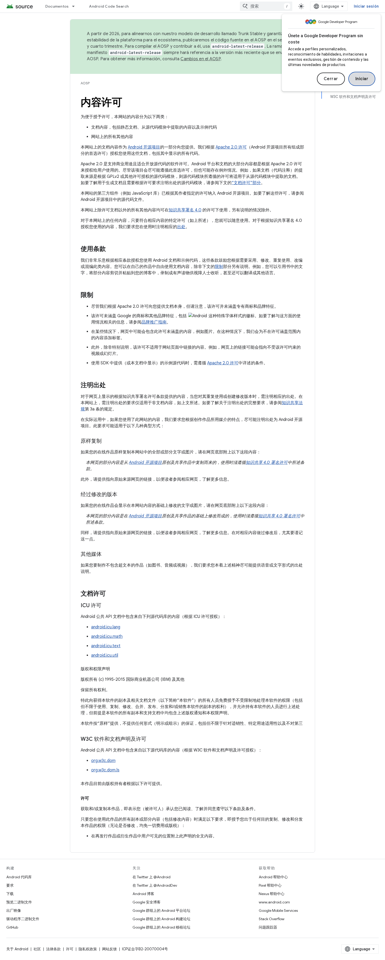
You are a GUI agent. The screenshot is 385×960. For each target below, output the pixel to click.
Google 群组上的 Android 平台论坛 (161, 910)
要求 (10, 885)
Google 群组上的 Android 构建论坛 (161, 919)
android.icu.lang (105, 627)
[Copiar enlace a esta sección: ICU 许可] (106, 606)
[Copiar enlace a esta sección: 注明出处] (111, 385)
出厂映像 (13, 910)
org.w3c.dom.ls (105, 770)
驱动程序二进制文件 (22, 919)
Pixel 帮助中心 (270, 885)
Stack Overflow (271, 919)
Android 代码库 (19, 877)
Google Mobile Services (278, 910)
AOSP (85, 83)
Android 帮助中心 (273, 877)
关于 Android (17, 949)
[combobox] (266, 6)
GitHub (12, 927)
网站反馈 (109, 949)
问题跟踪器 (268, 927)
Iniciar (361, 78)
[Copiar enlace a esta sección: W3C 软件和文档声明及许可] (151, 739)
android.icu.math (107, 636)
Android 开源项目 (144, 147)
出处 (181, 226)
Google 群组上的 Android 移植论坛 (161, 927)
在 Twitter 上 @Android (151, 877)
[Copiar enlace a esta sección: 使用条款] (111, 249)
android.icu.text (105, 646)
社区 (37, 949)
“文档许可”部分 (246, 182)
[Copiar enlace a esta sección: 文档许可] (111, 594)
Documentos (57, 6)
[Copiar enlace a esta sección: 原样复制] (107, 441)
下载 (10, 893)
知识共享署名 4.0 (185, 210)
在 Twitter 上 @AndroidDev (155, 885)
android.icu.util (104, 655)
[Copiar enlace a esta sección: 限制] (98, 295)
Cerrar (331, 78)
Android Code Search (109, 6)
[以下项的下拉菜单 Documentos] (76, 6)
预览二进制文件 (19, 902)
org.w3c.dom (103, 760)
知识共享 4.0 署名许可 (267, 462)
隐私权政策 (88, 949)
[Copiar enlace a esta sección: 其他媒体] (107, 554)
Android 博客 (143, 893)
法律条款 (53, 949)
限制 (219, 266)
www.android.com (274, 902)
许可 (69, 949)
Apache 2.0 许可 (231, 147)
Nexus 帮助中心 (271, 893)
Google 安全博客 (147, 902)
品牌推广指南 (154, 322)
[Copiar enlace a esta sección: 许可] (94, 798)
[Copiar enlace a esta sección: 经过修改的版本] (122, 495)
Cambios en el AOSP (200, 59)
